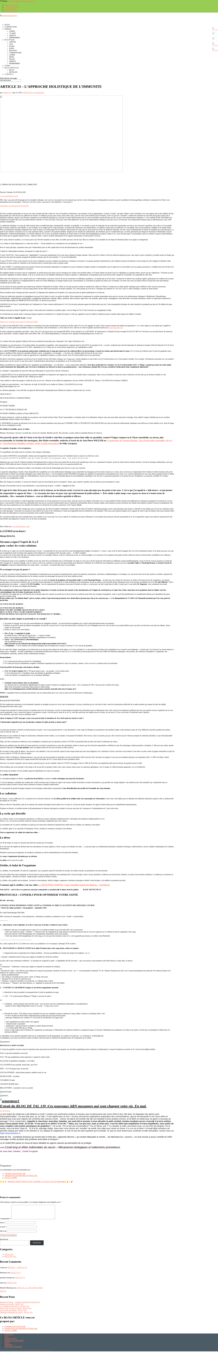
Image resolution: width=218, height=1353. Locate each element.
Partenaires (8, 1345)
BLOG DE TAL (11, 1256)
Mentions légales (11, 1339)
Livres (12, 55)
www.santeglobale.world (9, 196)
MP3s (11, 57)
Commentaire (5, 1219)
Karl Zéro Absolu (5, 1111)
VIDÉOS (12, 35)
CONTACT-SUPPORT (13, 1347)
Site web (3, 1231)
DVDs (11, 48)
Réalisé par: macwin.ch (44, 1350)
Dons (11, 46)
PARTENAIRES (11, 11)
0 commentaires (38, 93)
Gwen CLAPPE (11, 1178)
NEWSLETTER (11, 5)
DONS (7, 1343)
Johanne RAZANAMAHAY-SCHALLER (21, 1176)
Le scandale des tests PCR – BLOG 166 (14, 1306)
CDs (11, 44)
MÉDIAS (8, 29)
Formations (15, 52)
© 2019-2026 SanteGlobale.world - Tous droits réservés (18, 1350)
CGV (7, 1336)
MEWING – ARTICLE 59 (17, 1267)
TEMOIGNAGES (12, 7)
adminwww (7, 93)
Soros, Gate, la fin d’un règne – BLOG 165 (15, 1308)
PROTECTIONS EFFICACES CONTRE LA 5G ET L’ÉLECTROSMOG (37, 1182)
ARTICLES (13, 72)
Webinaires (14, 63)
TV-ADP (12, 33)
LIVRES (12, 31)
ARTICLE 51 (20, 1278)
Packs (12, 59)
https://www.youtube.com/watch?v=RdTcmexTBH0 (19, 322)
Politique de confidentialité (14, 1341)
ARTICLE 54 (15, 1273)
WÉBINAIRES (14, 37)
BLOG (11, 70)
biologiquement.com (115, 328)
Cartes (12, 42)
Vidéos (12, 61)
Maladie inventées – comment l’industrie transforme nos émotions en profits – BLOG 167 (20, 1303)
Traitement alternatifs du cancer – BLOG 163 (16, 1312)
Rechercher (4, 1239)
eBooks (13, 50)
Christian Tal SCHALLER (15, 1174)
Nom (2, 1223)
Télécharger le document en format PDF (14, 206)
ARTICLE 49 (12, 1283)
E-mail (3, 1227)
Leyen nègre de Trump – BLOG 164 (13, 1310)
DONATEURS (11, 9)
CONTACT (9, 74)
